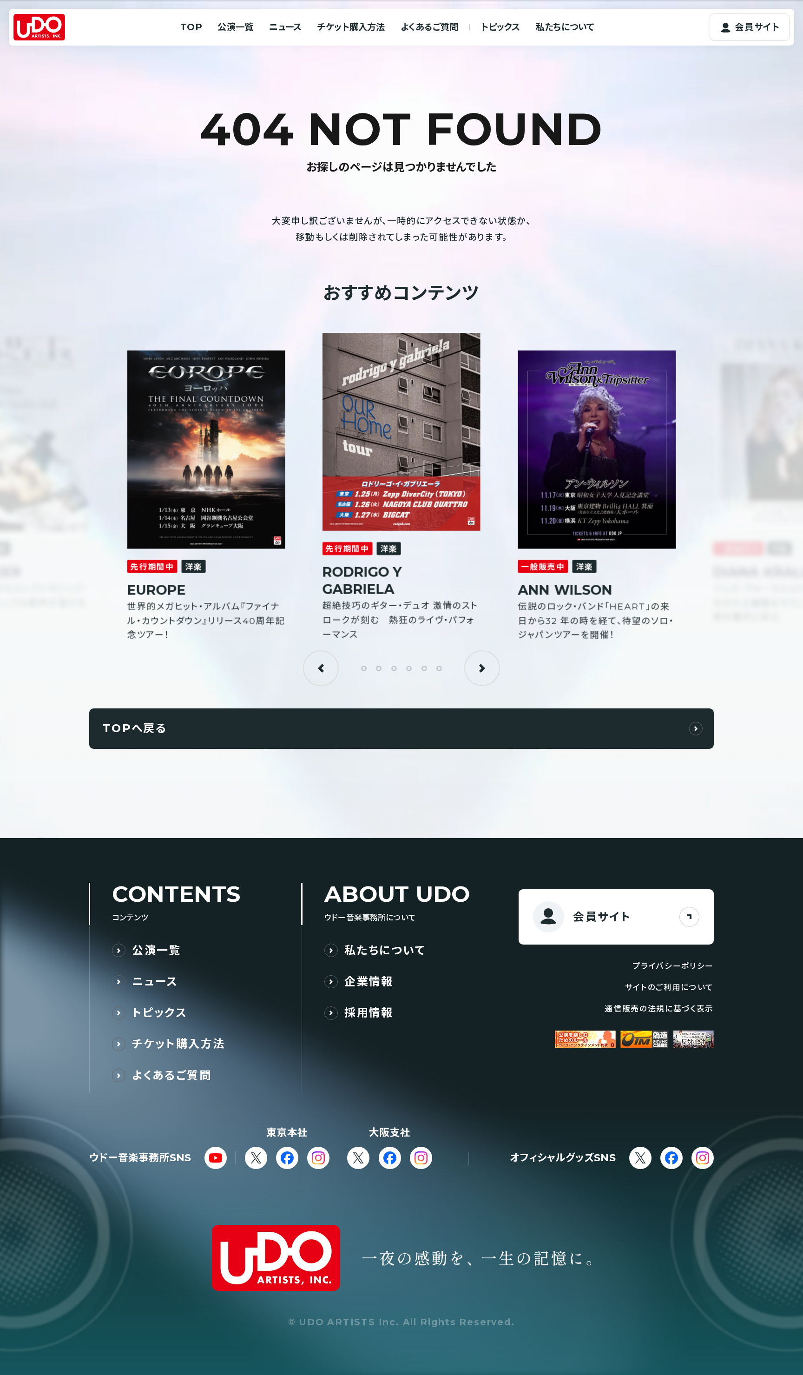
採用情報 (369, 1012)
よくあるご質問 (429, 27)
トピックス (500, 27)
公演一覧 (235, 27)
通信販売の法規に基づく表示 (659, 1008)
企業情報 (369, 981)
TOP (191, 27)
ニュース (285, 27)
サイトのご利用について (669, 987)
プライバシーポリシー (673, 966)
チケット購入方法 (351, 27)
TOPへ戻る (135, 728)
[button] (321, 668)
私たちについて (565, 27)
